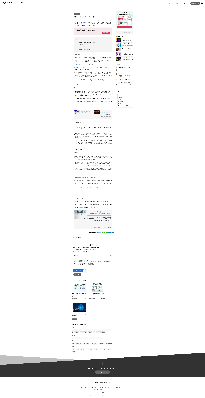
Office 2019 (94, 157)
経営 (97, 332)
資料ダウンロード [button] (184, 3)
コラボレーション (84, 332)
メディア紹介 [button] (170, 3)
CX (94, 332)
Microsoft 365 (80, 235)
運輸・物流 (95, 349)
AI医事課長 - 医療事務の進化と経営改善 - (126, 70)
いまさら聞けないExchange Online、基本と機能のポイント (127, 44)
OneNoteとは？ (81, 40)
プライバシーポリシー (108, 389)
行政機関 (105, 349)
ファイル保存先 (82, 46)
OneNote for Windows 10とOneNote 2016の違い (86, 42)
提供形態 (81, 44)
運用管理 (90, 332)
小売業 (77, 349)
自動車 (100, 349)
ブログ (177, 3)
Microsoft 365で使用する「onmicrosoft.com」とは (126, 49)
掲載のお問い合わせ (195, 3)
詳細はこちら (102, 372)
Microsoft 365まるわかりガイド (124, 67)
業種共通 (73, 351)
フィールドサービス (86, 343)
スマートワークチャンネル (120, 387)
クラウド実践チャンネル (102, 387)
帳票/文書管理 (102, 332)
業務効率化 (77, 332)
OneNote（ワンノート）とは (80, 64)
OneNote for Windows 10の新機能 (84, 49)
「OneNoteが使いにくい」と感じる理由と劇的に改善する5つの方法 (127, 59)
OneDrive (105, 125)
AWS (92, 343)
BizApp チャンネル (111, 387)
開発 (95, 329)
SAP (73, 343)
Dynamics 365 (101, 343)
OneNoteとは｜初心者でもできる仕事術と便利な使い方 (127, 40)
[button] (202, 3)
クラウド (73, 329)
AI (72, 332)
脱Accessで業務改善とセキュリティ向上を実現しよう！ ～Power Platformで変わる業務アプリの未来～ (126, 75)
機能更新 (81, 47)
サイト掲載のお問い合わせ (97, 389)
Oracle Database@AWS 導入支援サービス (126, 85)
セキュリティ (79, 329)
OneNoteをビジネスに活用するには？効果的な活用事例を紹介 (127, 54)
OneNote (79, 237)
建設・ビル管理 (89, 349)
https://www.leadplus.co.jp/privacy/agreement (86, 264)
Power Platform (109, 343)
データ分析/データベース (88, 329)
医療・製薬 (82, 349)
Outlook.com (88, 133)
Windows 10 (83, 22)
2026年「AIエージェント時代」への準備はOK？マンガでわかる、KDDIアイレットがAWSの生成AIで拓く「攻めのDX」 (126, 81)
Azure (96, 343)
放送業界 (109, 349)
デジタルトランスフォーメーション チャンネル (88, 387)
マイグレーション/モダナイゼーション (104, 329)
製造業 (73, 349)
